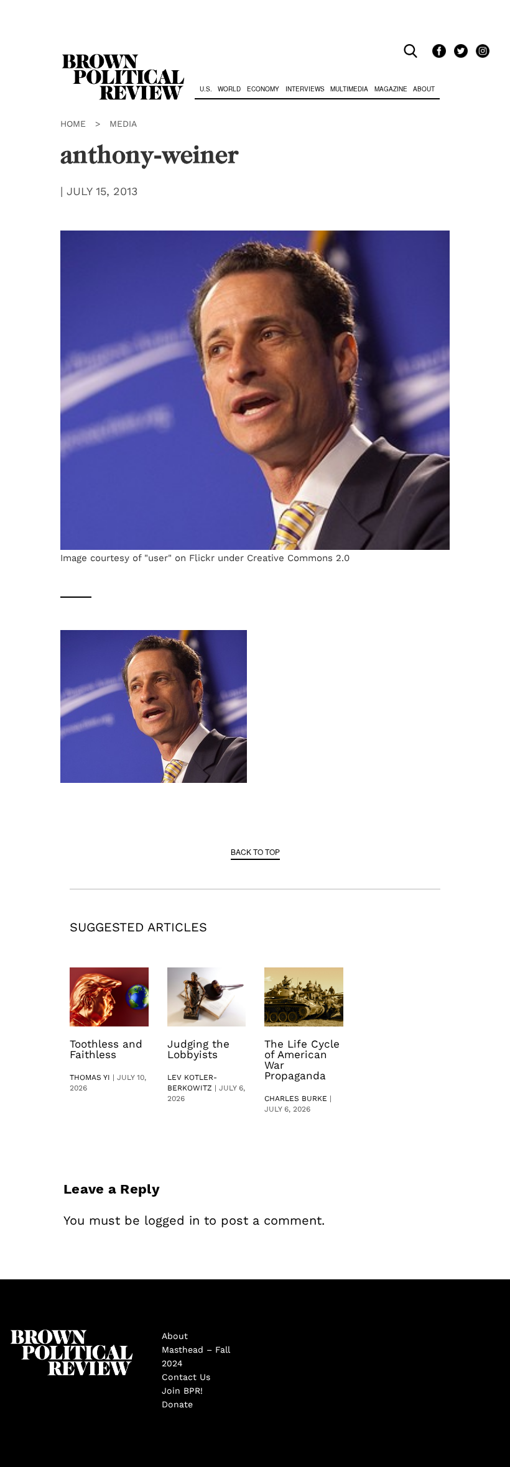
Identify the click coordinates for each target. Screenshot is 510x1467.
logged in (172, 1220)
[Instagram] (479, 51)
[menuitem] (205, 90)
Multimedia (349, 89)
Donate (177, 1404)
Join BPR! (182, 1391)
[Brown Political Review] (123, 59)
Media (123, 124)
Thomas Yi (90, 1077)
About (424, 89)
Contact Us (186, 1377)
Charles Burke (295, 1098)
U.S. (206, 89)
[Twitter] (459, 51)
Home (73, 124)
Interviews (305, 89)
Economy (263, 89)
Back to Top (255, 851)
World (229, 89)
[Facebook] (437, 51)
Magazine (390, 89)
